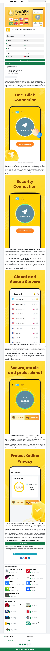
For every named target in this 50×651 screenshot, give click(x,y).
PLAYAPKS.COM (16, 1)
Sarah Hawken (27, 43)
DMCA (29, 640)
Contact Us (41, 639)
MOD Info (8, 63)
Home (6, 4)
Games (14, 639)
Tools (10, 4)
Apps (11, 639)
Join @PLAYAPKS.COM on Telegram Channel (26, 554)
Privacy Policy (34, 640)
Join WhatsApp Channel (10, 640)
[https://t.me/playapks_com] (30, 644)
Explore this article (10, 77)
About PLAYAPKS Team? (32, 639)
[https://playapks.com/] (20, 644)
